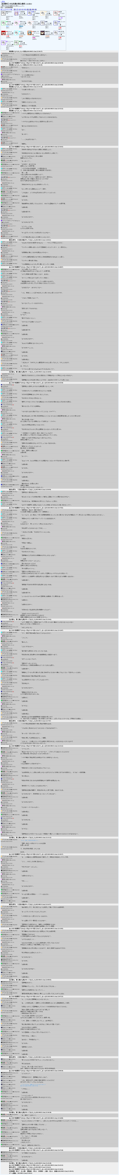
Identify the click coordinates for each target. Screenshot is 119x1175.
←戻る (3, 1)
